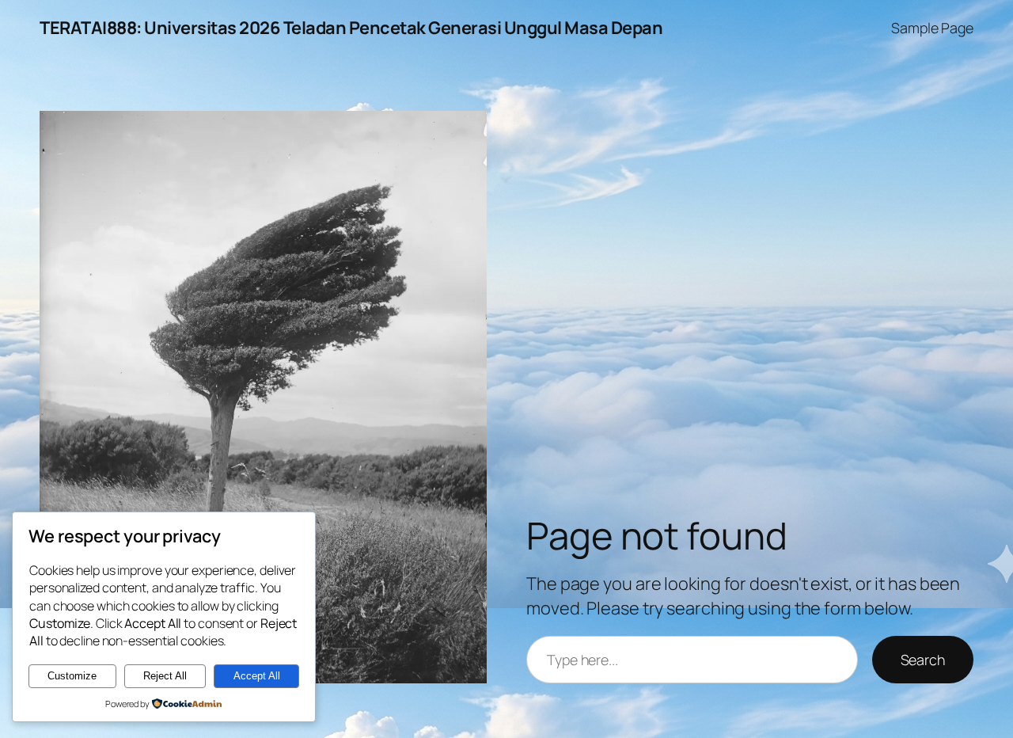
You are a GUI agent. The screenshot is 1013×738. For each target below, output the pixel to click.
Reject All (165, 676)
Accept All (256, 676)
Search (923, 659)
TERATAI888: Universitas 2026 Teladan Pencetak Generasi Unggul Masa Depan (351, 28)
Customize (72, 676)
